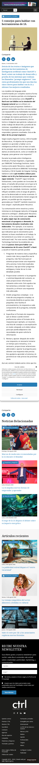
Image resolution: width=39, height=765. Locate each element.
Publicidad (23, 753)
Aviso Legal (24, 398)
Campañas (5, 738)
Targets (22, 742)
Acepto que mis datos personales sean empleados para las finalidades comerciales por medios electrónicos (18, 685)
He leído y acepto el (19, 678)
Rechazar (20, 390)
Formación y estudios (26, 719)
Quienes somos (6, 719)
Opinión (22, 737)
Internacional (24, 724)
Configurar (19, 394)
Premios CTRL (6, 721)
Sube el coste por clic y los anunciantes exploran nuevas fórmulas (18, 633)
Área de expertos (7, 735)
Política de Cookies (16, 398)
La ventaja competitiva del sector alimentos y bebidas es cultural (16, 601)
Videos (22, 745)
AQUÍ (14, 374)
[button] (36, 367)
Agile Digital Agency (7, 761)
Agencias (4, 732)
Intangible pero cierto (26, 721)
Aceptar (19, 385)
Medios (22, 734)
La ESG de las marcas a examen (27, 728)
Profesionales (24, 740)
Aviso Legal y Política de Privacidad (9, 751)
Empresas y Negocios (8, 741)
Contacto (4, 730)
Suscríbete (5, 727)
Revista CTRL (6, 724)
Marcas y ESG (24, 731)
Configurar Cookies (25, 750)
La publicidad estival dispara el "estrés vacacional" (18, 568)
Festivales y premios (8, 744)
